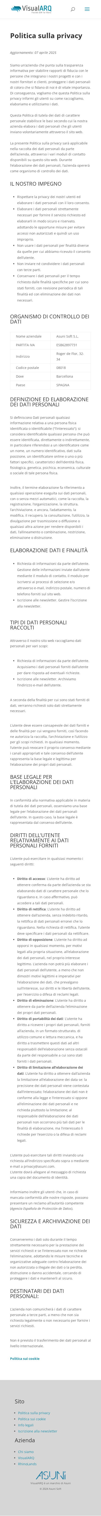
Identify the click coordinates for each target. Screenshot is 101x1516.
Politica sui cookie (32, 1419)
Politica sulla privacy (34, 1413)
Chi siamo (26, 1452)
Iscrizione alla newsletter (37, 1431)
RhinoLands (27, 1464)
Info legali (26, 1425)
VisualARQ (26, 1458)
